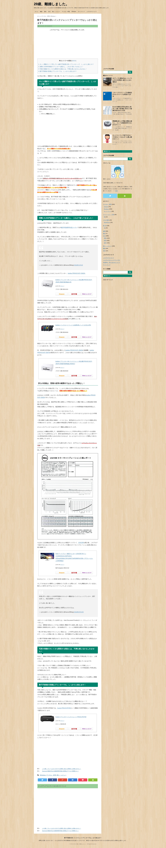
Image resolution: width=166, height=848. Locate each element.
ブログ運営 (106, 220)
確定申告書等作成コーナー (69, 227)
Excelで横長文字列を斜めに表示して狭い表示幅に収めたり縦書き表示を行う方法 (122, 108)
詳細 (116, 191)
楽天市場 (74, 294)
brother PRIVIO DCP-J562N (76, 273)
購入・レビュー (56, 11)
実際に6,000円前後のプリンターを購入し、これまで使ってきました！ (60, 66)
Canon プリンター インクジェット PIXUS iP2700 (71, 717)
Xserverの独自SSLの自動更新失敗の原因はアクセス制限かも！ (60, 771)
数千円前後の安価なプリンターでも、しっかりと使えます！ (57, 71)
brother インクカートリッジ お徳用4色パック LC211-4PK (73, 325)
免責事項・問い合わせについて (111, 262)
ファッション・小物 (108, 214)
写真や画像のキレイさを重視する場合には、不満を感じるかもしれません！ (62, 69)
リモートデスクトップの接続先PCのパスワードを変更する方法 (122, 94)
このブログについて (91, 11)
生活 (49, 11)
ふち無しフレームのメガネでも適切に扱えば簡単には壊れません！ (61, 768)
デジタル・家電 (66, 11)
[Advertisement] (67, 45)
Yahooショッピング (86, 294)
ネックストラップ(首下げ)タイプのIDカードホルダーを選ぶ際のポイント (122, 137)
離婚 (41, 11)
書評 (104, 233)
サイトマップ (81, 11)
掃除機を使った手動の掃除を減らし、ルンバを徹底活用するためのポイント (122, 122)
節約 (45, 11)
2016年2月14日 (79, 612)
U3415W (81, 542)
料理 (105, 240)
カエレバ (62, 285)
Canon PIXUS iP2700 (64, 708)
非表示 (74, 60)
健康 (104, 231)
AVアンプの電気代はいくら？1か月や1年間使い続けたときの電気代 (122, 80)
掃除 (105, 238)
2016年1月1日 (78, 265)
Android (106, 206)
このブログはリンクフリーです (111, 260)
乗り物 (105, 225)
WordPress (107, 222)
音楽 (104, 250)
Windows (74, 11)
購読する (107, 151)
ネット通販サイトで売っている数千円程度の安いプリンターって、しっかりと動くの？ (66, 64)
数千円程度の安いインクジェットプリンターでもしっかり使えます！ (83, 837)
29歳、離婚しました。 (51, 4)
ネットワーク (107, 211)
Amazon (61, 294)
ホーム (36, 11)
